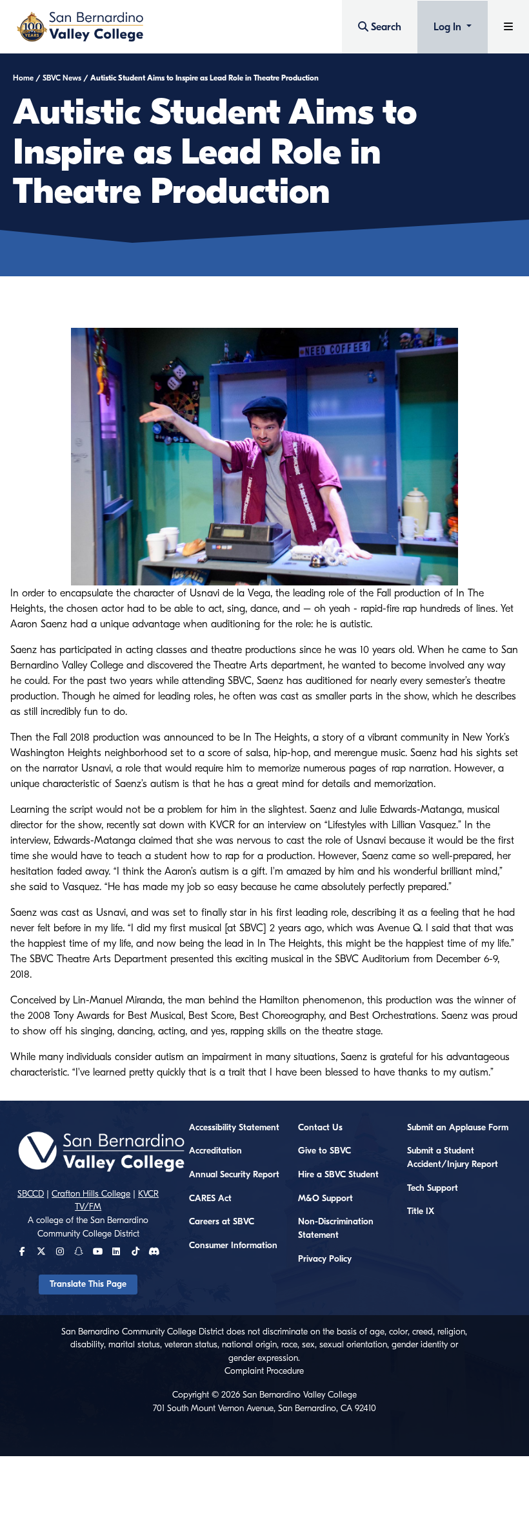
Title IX (420, 1211)
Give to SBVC (324, 1151)
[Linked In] (116, 1252)
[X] (41, 1252)
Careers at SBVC (221, 1222)
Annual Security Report (234, 1175)
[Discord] (153, 1252)
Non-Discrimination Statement (336, 1228)
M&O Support (325, 1198)
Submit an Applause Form (457, 1128)
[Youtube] (98, 1252)
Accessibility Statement (234, 1128)
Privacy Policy (325, 1259)
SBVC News (62, 77)
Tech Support (432, 1188)
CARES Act (210, 1198)
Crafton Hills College (91, 1194)
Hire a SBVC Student (338, 1175)
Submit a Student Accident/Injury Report (452, 1158)
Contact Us (320, 1128)
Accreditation (215, 1151)
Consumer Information (233, 1245)
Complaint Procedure (264, 1371)
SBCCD (30, 1194)
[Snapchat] (78, 1252)
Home (23, 77)
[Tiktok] (135, 1252)
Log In (449, 27)
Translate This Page (88, 1284)
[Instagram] (60, 1252)
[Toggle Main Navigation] (508, 26)
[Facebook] (22, 1252)
